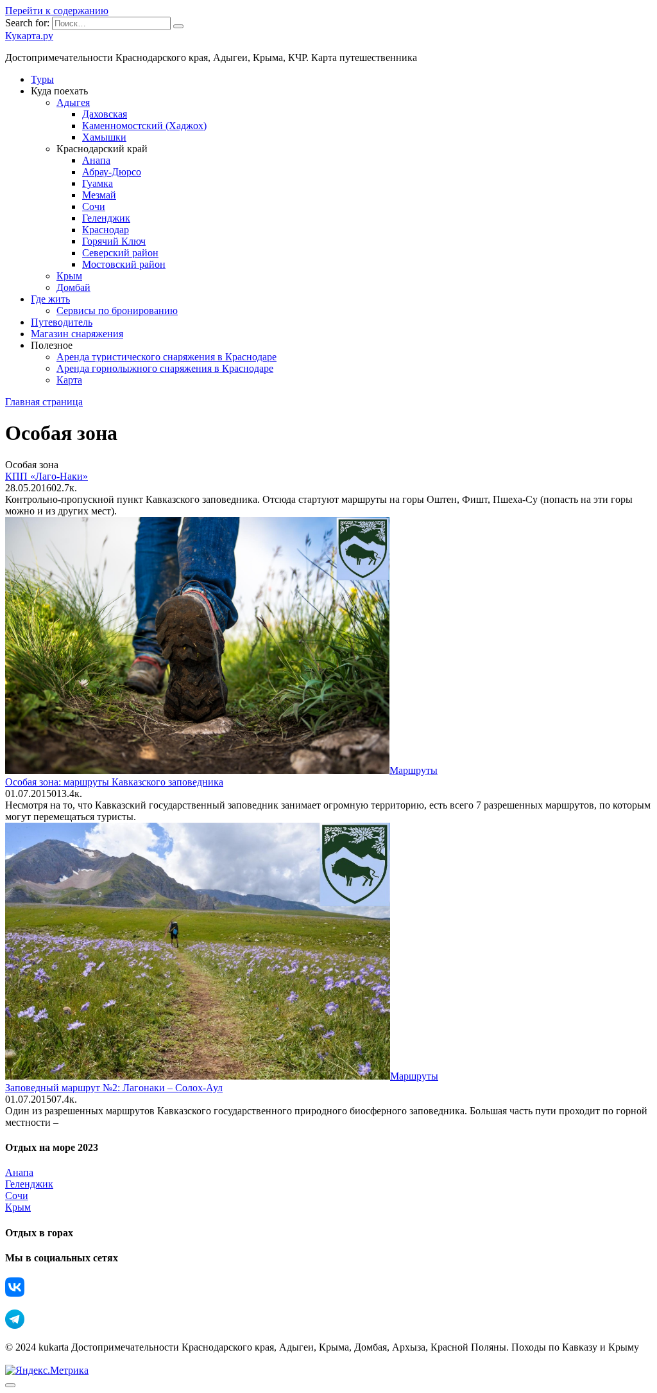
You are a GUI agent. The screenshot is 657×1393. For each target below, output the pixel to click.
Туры (42, 79)
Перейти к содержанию (56, 10)
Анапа (96, 160)
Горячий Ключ (114, 241)
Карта (69, 379)
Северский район (120, 252)
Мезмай (99, 194)
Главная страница (44, 401)
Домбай (73, 287)
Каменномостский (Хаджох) (144, 125)
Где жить (50, 298)
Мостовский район (124, 264)
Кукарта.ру (29, 35)
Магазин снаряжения (77, 333)
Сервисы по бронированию (117, 310)
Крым (69, 275)
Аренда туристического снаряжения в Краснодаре (166, 356)
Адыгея (73, 102)
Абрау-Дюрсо (111, 171)
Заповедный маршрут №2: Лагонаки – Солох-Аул (114, 1087)
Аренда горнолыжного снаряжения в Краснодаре (164, 368)
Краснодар (105, 229)
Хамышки (104, 137)
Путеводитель (61, 322)
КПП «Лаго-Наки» (46, 476)
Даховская (104, 114)
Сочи (93, 206)
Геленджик (106, 218)
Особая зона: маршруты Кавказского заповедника (114, 781)
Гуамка (97, 183)
